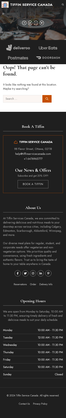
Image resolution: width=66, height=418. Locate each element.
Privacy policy (40, 404)
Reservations (20, 284)
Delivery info (45, 284)
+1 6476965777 (33, 159)
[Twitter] (30, 23)
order (33, 284)
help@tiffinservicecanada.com (33, 154)
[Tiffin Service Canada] (5, 4)
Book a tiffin (33, 184)
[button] (63, 4)
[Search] (47, 99)
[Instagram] (36, 23)
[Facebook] (24, 23)
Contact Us (24, 404)
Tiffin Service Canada (31, 4)
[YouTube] (42, 23)
